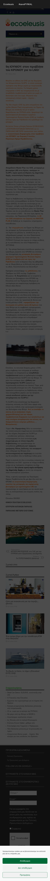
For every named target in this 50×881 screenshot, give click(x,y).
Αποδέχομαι (25, 861)
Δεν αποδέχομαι (25, 868)
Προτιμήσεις (25, 875)
